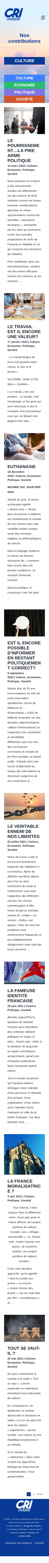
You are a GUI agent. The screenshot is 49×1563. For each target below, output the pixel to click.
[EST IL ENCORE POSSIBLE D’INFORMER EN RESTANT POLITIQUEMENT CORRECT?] (24, 622)
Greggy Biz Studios (32, 1526)
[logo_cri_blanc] (24, 1500)
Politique (28, 169)
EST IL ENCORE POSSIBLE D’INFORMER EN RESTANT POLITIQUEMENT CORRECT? (24, 655)
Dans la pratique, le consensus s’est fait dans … (23, 592)
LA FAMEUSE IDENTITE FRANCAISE (21, 995)
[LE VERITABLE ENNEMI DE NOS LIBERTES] (24, 806)
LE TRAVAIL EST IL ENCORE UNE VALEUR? (24, 331)
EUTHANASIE (21, 466)
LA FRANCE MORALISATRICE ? (24, 1186)
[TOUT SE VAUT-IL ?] (24, 1328)
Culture (32, 165)
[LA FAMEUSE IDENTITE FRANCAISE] (24, 973)
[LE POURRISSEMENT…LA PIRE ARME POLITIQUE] (24, 120)
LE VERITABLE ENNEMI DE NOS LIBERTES (23, 831)
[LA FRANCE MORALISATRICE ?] (24, 1154)
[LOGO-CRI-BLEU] (14, 8)
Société (12, 173)
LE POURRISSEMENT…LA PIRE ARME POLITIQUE (23, 150)
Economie (14, 169)
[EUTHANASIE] (24, 446)
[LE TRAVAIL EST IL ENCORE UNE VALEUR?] (24, 306)
